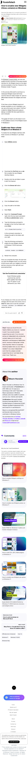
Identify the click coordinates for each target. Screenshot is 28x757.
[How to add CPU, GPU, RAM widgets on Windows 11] (14, 544)
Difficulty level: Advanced (8, 634)
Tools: (13, 704)
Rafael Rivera (12, 110)
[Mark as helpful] (19, 313)
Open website (11, 142)
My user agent (13, 712)
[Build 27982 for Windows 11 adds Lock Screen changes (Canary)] (14, 519)
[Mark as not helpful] (22, 313)
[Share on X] (5, 76)
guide (5, 119)
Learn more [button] (23, 738)
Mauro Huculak (9, 18)
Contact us (13, 724)
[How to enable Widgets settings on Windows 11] (14, 469)
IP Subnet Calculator (13, 710)
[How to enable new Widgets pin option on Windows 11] (14, 568)
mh (20, 754)
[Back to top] (14, 688)
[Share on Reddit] (2, 76)
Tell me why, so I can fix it (14, 316)
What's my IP (13, 707)
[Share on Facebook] (8, 76)
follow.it (13, 729)
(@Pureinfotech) (17, 18)
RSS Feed (13, 726)
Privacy (13, 721)
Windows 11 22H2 (15, 637)
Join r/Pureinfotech (20, 322)
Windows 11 (6, 122)
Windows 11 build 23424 (10, 79)
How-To (20, 634)
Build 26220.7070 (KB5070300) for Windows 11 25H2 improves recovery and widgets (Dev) (13, 604)
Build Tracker (13, 715)
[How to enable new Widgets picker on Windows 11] (14, 494)
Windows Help (6, 640)
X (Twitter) (13, 731)
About (13, 719)
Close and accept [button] (14, 741)
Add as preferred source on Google (14, 697)
